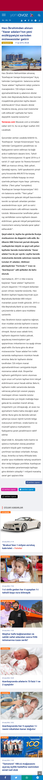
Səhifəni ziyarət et (33, 483)
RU (3, 20)
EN (7, 20)
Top (39, 773)
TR (10, 20)
